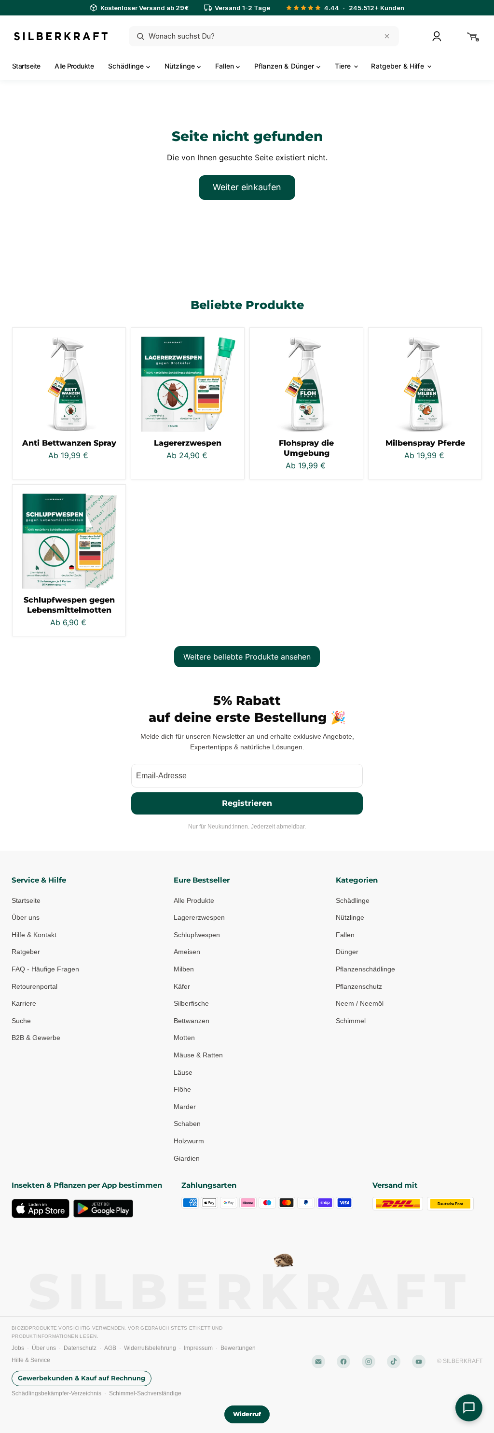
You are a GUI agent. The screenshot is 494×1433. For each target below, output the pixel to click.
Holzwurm (189, 1141)
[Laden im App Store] (40, 1208)
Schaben (187, 1123)
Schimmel (351, 1021)
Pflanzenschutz (359, 986)
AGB (110, 1348)
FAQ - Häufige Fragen (45, 969)
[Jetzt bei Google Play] (103, 1208)
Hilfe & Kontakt (34, 935)
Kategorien (357, 880)
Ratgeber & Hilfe (398, 66)
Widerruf (247, 1414)
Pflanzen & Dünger (285, 66)
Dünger (347, 951)
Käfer (182, 986)
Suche (21, 1021)
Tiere (344, 66)
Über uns (26, 917)
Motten (184, 1037)
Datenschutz (80, 1348)
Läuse (183, 1072)
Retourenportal (34, 986)
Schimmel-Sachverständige (145, 1393)
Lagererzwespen (187, 443)
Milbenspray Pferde (425, 443)
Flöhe (182, 1089)
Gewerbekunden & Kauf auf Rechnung (81, 1378)
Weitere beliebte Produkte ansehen (247, 656)
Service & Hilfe (39, 880)
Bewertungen (238, 1348)
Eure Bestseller (202, 880)
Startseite (26, 66)
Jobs (18, 1348)
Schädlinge (127, 66)
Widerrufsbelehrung (150, 1348)
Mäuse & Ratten (198, 1055)
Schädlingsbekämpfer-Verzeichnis (56, 1393)
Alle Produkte (74, 66)
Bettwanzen (191, 1021)
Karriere (24, 1003)
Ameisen (187, 951)
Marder (185, 1106)
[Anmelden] (436, 36)
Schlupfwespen (197, 935)
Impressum (198, 1348)
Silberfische (191, 1003)
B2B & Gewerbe (36, 1037)
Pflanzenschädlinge (365, 969)
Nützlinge (181, 66)
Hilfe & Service (31, 1360)
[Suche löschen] (387, 36)
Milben (184, 969)
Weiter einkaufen (247, 187)
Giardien (187, 1158)
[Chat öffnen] (468, 1407)
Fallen (225, 66)
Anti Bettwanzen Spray (69, 443)
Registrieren (247, 803)
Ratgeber (26, 951)
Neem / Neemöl (360, 1003)
